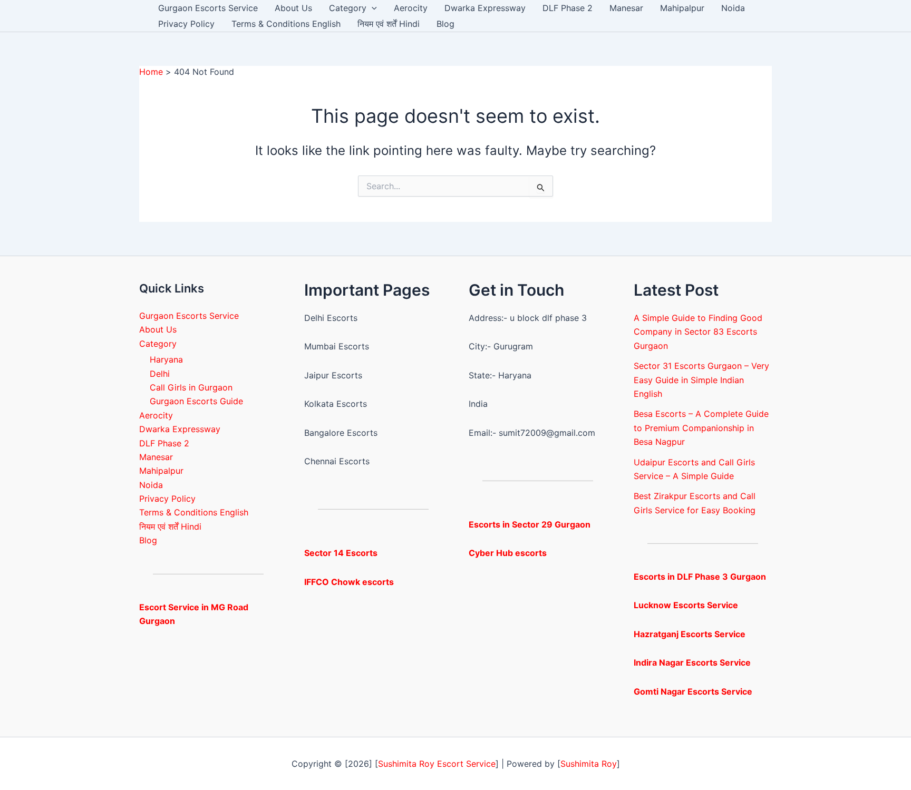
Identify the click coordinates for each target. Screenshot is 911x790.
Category (347, 8)
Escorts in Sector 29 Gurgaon (529, 524)
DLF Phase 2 (567, 8)
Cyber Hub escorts (508, 553)
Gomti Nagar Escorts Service (693, 691)
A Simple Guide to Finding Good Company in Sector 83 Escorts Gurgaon (698, 332)
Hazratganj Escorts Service (689, 634)
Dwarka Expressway (485, 8)
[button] (371, 8)
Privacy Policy (186, 23)
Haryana (166, 359)
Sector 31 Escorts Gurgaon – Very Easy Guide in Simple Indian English (701, 379)
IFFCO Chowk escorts (349, 582)
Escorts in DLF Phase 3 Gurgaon (700, 576)
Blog (445, 23)
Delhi (160, 373)
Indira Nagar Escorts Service (692, 662)
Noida (733, 8)
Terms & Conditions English (286, 23)
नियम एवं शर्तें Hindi (388, 23)
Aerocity (411, 8)
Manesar (626, 8)
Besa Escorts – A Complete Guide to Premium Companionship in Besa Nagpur (701, 427)
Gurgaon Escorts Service (208, 8)
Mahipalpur (682, 8)
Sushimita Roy (588, 763)
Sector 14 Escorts (340, 553)
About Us (293, 8)
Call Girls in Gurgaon (191, 387)
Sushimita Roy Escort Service (437, 763)
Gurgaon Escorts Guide (196, 401)
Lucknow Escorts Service (686, 605)
